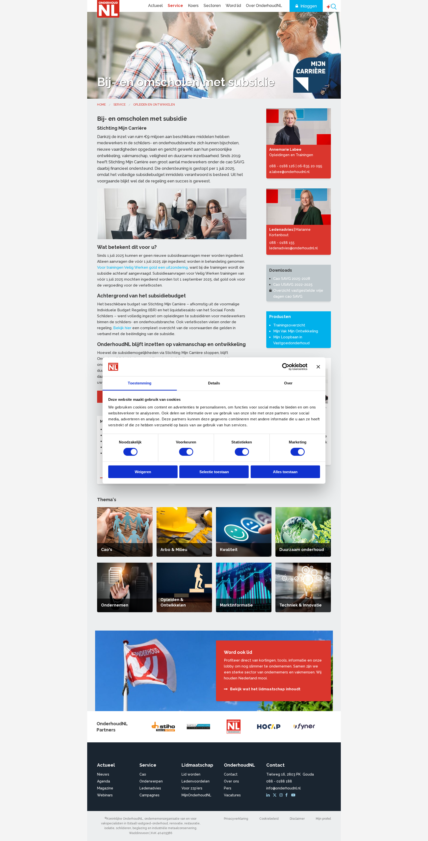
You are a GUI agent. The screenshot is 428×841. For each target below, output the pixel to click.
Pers (227, 788)
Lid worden (191, 774)
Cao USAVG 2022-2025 (293, 284)
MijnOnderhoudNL (196, 795)
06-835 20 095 (309, 166)
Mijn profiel (323, 818)
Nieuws (103, 774)
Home (101, 104)
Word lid (233, 5)
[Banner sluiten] (318, 367)
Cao (142, 774)
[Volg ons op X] (275, 795)
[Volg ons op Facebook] (287, 795)
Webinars (105, 795)
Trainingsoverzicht (289, 325)
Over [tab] (288, 383)
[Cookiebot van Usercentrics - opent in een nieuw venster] (285, 367)
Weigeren (143, 471)
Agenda (103, 781)
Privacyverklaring (236, 818)
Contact (231, 774)
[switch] (186, 452)
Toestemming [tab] (139, 383)
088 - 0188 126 (282, 166)
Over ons (231, 781)
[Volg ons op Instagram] (281, 795)
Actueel (155, 5)
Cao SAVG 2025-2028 (291, 278)
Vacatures (232, 795)
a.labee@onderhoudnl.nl (289, 172)
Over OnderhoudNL (264, 5)
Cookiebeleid (269, 818)
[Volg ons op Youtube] (293, 795)
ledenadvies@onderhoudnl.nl (293, 248)
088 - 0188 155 (281, 243)
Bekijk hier (122, 328)
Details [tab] (214, 383)
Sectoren (212, 5)
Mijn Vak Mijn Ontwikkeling (295, 331)
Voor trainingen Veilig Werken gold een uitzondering (142, 267)
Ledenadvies (150, 788)
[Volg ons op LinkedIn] (268, 795)
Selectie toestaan (214, 471)
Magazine (105, 788)
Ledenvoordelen (196, 781)
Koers (193, 5)
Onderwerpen (151, 781)
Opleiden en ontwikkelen (154, 104)
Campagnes (149, 795)
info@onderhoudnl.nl (283, 788)
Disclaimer (297, 818)
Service (175, 5)
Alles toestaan (285, 471)
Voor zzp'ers (192, 788)
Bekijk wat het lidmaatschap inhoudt (265, 689)
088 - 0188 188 (279, 781)
